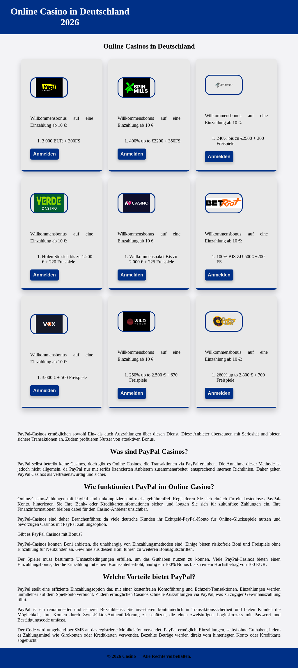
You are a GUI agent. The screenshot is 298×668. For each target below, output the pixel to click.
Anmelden (44, 153)
